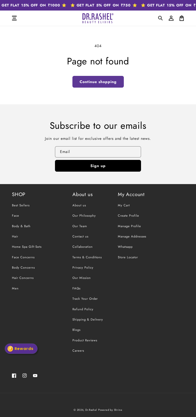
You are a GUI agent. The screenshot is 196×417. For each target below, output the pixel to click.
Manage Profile (129, 226)
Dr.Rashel (91, 410)
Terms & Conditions (87, 257)
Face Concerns (23, 257)
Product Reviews (84, 340)
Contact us (80, 236)
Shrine (118, 410)
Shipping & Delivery (87, 319)
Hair (15, 236)
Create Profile (128, 215)
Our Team (79, 226)
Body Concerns (23, 267)
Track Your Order (85, 298)
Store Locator (128, 257)
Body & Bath (21, 226)
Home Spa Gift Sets (27, 246)
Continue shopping (98, 82)
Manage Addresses (132, 236)
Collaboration (82, 246)
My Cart (124, 205)
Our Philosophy (84, 215)
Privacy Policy (82, 267)
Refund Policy (82, 309)
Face (15, 215)
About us (79, 205)
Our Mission (81, 278)
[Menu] (14, 18)
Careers (78, 350)
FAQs (76, 288)
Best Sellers (21, 205)
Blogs (76, 329)
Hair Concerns (22, 278)
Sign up (98, 166)
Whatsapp (125, 246)
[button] (160, 18)
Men (15, 288)
